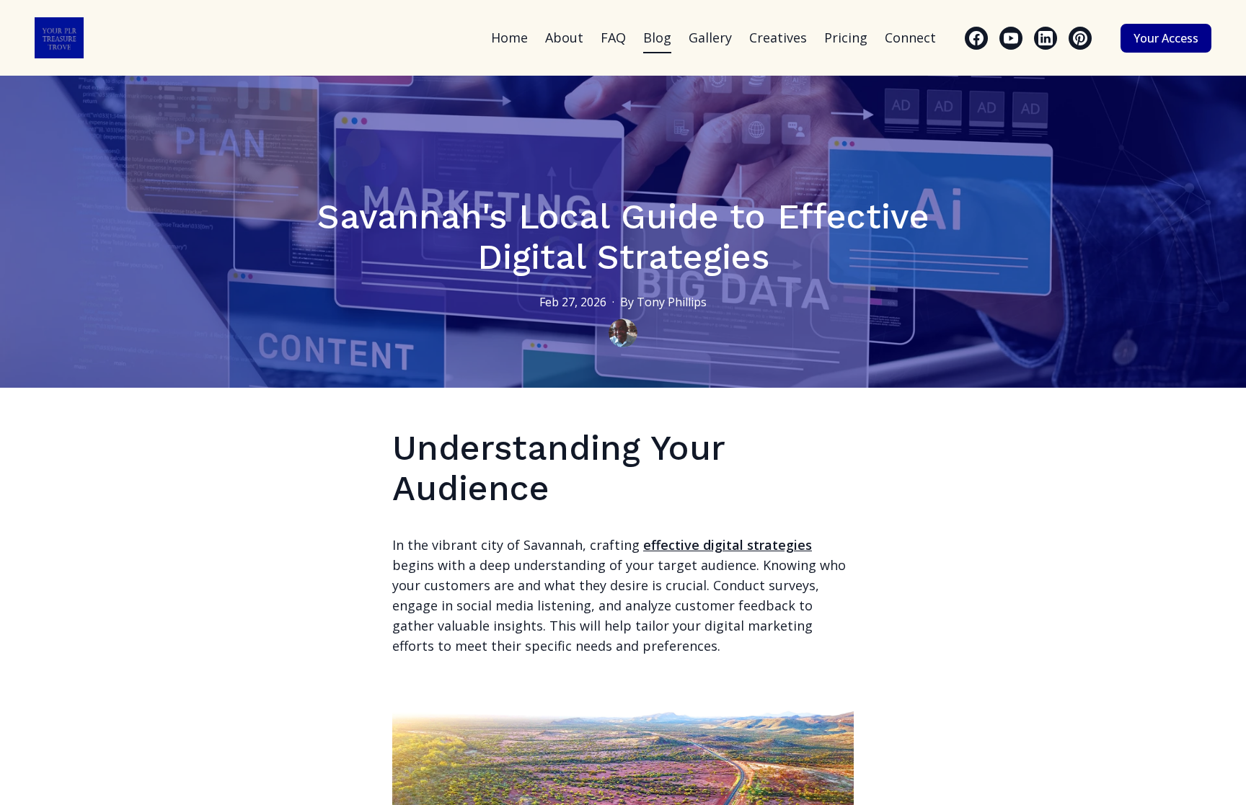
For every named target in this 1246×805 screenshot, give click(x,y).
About (564, 37)
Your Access (1166, 38)
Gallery (710, 37)
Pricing (845, 37)
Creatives (778, 37)
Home (509, 37)
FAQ (613, 37)
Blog (657, 37)
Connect (910, 37)
